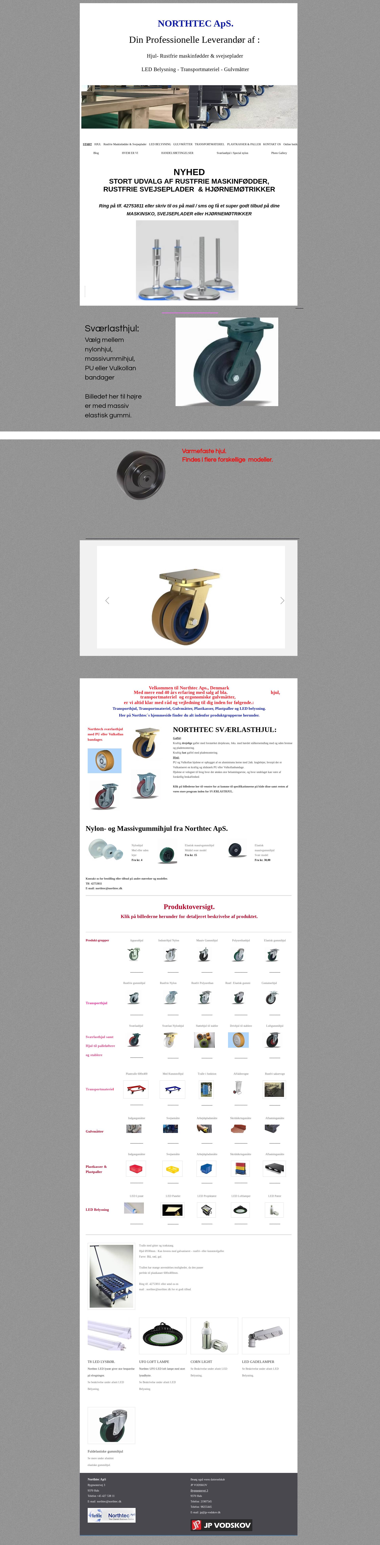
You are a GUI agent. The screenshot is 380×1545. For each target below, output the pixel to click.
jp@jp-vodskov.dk (210, 1512)
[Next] (282, 601)
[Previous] (107, 601)
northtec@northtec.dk (109, 888)
